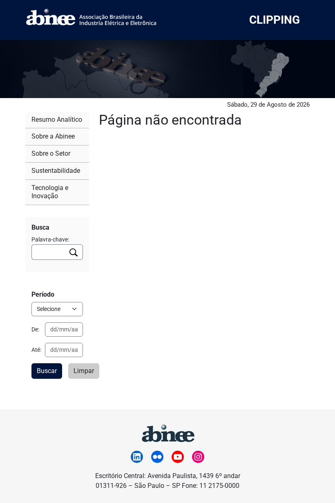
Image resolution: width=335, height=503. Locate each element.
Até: (36, 350)
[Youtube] (178, 457)
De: (35, 329)
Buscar (47, 371)
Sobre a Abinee (53, 136)
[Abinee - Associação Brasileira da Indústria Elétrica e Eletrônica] (167, 432)
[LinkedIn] (137, 457)
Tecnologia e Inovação (49, 192)
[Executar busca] (74, 252)
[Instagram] (198, 457)
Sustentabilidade (55, 170)
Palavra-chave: (50, 239)
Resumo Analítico (56, 119)
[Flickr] (157, 457)
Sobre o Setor (50, 153)
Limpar (84, 371)
